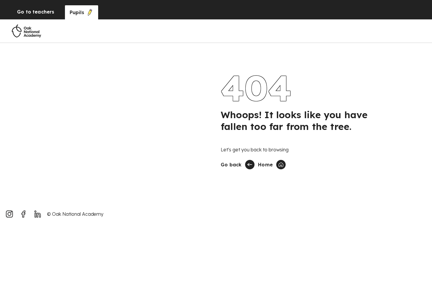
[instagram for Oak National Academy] (9, 214)
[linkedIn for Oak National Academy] (37, 214)
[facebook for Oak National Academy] (23, 214)
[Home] (26, 31)
